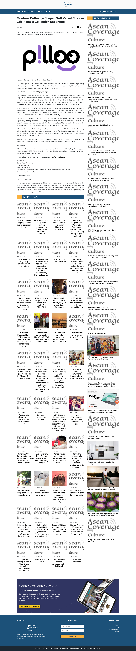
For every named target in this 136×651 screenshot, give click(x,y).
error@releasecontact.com (71, 185)
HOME (18, 12)
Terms (85, 648)
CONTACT (47, 12)
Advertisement (114, 629)
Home (117, 625)
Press (117, 627)
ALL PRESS (38, 12)
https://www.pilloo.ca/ (30, 172)
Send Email (25, 165)
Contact (116, 632)
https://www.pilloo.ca (44, 92)
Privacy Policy (95, 648)
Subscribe (72, 636)
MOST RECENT (27, 12)
